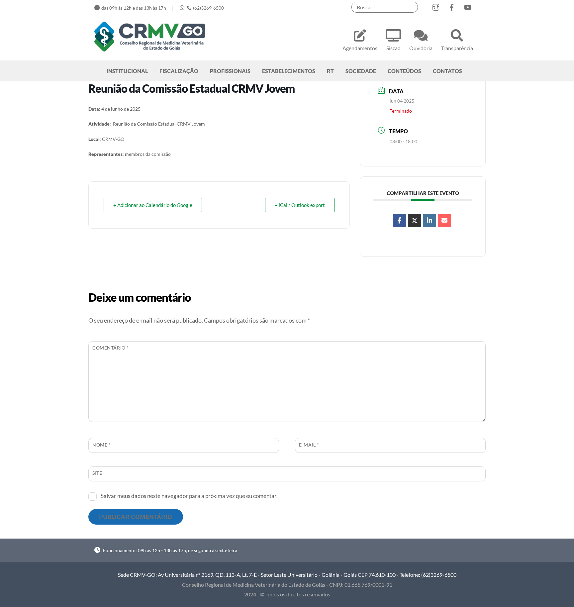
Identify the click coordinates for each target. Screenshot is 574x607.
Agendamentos (359, 48)
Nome (101, 445)
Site (97, 473)
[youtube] (467, 6)
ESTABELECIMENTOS (288, 71)
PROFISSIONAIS (230, 71)
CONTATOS (447, 71)
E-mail (309, 445)
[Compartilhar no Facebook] (399, 220)
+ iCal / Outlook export (300, 205)
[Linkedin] (429, 220)
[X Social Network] (414, 220)
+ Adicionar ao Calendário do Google (152, 205)
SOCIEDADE (360, 71)
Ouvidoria (420, 48)
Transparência (457, 48)
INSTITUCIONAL (127, 71)
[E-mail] (444, 220)
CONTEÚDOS (404, 71)
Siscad (393, 48)
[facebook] (451, 6)
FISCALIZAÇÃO (178, 71)
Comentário (110, 348)
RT (330, 71)
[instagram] (435, 6)
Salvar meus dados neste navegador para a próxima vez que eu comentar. (189, 495)
